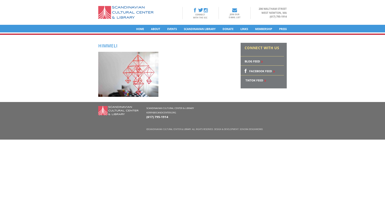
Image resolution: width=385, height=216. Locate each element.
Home (140, 29)
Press (283, 29)
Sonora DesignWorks (251, 129)
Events (172, 29)
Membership (263, 29)
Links (244, 29)
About (155, 29)
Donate (228, 29)
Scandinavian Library (200, 29)
